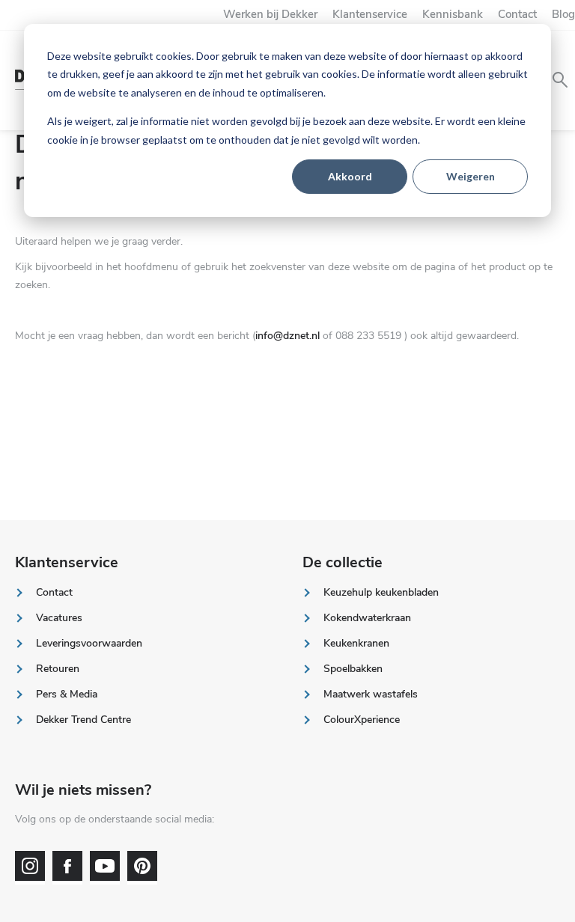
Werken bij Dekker (270, 14)
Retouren (57, 669)
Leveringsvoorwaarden (89, 643)
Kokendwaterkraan (367, 618)
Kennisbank (452, 14)
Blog (563, 14)
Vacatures (59, 618)
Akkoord (350, 176)
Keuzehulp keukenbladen (381, 592)
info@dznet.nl (287, 336)
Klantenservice (369, 14)
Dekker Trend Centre (83, 719)
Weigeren (470, 176)
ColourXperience (361, 719)
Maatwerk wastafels (370, 694)
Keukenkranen (356, 643)
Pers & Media (66, 694)
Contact (517, 14)
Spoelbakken (353, 669)
